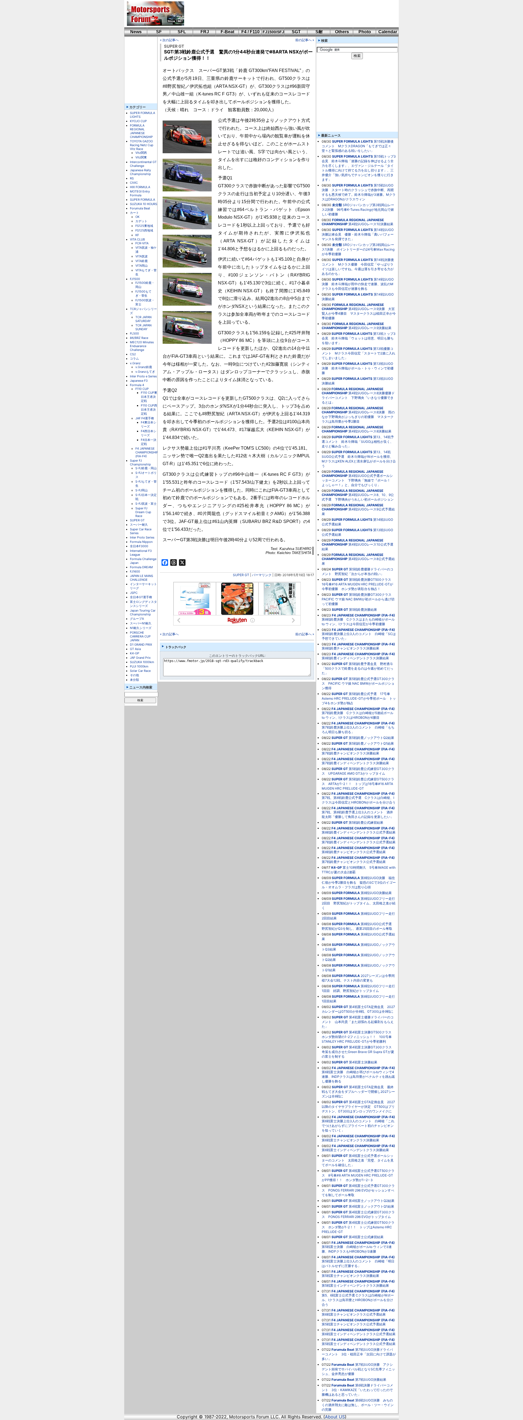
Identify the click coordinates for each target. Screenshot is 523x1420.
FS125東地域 (144, 226)
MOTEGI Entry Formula (140, 193)
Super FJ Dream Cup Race (143, 512)
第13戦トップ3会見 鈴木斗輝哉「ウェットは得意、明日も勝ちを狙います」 (359, 338)
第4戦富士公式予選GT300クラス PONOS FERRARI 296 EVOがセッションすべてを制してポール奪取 (358, 1190)
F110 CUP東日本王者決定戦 (149, 397)
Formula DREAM (141, 567)
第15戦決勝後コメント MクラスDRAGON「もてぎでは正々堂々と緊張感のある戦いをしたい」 (358, 146)
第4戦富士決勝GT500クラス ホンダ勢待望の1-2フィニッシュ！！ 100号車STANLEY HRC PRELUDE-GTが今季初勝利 (358, 1036)
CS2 (133, 354)
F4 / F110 (250, 31)
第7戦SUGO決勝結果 (370, 1379)
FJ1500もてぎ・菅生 (143, 293)
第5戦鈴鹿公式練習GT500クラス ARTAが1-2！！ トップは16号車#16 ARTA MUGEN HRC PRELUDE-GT (358, 783)
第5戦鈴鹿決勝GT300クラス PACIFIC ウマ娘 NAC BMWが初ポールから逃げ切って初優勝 (358, 599)
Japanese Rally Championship (140, 172)
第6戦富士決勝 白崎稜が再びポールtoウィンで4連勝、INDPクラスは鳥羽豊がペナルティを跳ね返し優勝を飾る (358, 1076)
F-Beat (227, 31)
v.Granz (135, 363)
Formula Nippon (141, 542)
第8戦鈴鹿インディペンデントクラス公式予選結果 (359, 832)
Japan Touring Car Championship (143, 612)
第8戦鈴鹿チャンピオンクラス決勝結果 (350, 648)
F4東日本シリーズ (148, 424)
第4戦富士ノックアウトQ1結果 (371, 1206)
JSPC (134, 593)
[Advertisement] (287, 13)
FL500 (134, 333)
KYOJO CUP (138, 121)
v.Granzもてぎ (145, 372)
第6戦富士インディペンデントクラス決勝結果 (355, 1150)
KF (137, 235)
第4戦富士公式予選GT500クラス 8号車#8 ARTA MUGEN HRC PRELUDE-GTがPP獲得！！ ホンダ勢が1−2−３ (358, 1175)
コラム (134, 358)
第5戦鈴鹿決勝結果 (363, 609)
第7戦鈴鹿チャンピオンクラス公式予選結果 (354, 862)
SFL (182, 31)
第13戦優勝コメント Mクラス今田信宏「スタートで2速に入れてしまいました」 (358, 353)
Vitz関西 (141, 153)
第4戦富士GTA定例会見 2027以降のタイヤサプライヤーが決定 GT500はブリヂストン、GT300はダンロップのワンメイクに (358, 1106)
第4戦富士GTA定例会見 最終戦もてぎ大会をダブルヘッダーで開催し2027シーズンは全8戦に (358, 1091)
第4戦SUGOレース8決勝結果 (369, 431)
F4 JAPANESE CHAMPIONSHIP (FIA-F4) (146, 452)
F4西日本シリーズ (148, 433)
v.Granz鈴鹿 (143, 367)
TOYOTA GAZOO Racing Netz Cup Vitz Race (141, 145)
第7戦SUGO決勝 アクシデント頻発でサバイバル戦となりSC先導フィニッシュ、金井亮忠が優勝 (358, 1369)
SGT (296, 31)
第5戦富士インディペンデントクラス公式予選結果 (359, 1344)
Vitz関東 (141, 157)
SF (159, 31)
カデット (141, 221)
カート (134, 213)
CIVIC (134, 183)
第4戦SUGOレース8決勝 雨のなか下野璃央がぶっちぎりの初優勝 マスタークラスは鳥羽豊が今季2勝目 (358, 416)
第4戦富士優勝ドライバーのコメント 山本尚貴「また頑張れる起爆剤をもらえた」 (358, 1021)
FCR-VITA (141, 243)
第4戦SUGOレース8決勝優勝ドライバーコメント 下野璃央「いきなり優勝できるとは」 (358, 397)
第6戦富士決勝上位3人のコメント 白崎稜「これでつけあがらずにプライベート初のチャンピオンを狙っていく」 (358, 1125)
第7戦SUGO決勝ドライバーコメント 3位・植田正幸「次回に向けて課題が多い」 (359, 1354)
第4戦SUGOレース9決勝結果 (369, 328)
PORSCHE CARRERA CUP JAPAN (140, 636)
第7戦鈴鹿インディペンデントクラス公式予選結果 (359, 842)
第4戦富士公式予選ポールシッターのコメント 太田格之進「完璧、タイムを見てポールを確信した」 (358, 1160)
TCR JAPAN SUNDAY (143, 327)
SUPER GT (137, 520)
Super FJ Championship (140, 462)
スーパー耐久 (139, 525)
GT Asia (135, 649)
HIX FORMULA (140, 187)
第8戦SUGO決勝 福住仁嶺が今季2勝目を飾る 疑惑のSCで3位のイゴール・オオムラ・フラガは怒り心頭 (359, 882)
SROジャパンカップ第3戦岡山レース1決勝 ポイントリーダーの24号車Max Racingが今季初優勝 (358, 249)
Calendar (387, 31)
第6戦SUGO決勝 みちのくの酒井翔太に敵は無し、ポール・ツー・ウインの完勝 (358, 1405)
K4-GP (134, 653)
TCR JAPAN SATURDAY (143, 319)
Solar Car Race (140, 671)
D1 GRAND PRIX (141, 644)
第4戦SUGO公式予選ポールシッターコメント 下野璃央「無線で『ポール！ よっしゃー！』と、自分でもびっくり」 (358, 480)
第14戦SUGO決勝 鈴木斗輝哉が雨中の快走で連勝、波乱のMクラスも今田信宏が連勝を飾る (358, 284)
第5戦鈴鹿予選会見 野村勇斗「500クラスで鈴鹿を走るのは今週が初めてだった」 (357, 668)
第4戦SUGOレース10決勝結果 (370, 224)
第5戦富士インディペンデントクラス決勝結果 (355, 1285)
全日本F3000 (139, 546)
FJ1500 (135, 279)
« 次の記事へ (169, 40)
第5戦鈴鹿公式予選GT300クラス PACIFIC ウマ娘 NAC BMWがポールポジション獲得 (358, 683)
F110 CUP (142, 389)
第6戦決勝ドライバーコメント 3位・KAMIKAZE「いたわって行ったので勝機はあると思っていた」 (357, 1390)
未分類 (134, 680)
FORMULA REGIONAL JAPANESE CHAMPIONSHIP (141, 131)
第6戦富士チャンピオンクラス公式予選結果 (354, 1314)
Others (342, 31)
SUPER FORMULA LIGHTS (352, 141)
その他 (134, 675)
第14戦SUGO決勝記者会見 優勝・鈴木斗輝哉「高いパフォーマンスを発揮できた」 (358, 234)
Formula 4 (137, 385)
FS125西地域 (144, 230)
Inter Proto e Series (143, 376)
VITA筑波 (141, 256)
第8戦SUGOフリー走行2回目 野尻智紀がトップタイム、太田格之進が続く (359, 903)
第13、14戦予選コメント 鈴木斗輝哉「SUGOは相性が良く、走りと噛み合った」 (358, 441)
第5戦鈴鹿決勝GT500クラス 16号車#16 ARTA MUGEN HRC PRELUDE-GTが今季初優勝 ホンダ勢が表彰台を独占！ (358, 584)
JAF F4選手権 (144, 418)
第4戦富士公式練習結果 (366, 1237)
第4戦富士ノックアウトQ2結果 (371, 1201)
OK (137, 217)
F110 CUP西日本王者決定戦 (149, 410)
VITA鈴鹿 (141, 261)
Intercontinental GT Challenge (143, 164)
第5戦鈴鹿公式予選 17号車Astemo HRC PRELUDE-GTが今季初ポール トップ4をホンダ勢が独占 (359, 698)
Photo (364, 31)
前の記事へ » (304, 40)
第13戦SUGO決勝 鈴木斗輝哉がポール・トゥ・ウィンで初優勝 (358, 368)
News (136, 31)
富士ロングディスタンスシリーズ (143, 604)
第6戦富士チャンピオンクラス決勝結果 (350, 1140)
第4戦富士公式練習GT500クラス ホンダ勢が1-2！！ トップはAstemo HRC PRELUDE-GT (358, 1227)
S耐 (319, 31)
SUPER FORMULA (142, 199)
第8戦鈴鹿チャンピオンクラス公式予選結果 (354, 852)
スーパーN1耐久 (140, 623)
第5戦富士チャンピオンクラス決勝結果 (350, 1276)
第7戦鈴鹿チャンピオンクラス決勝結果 (350, 753)
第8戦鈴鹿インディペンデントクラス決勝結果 (355, 658)
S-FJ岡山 (141, 490)
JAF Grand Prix (140, 658)
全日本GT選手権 (141, 597)
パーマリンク (262, 575)
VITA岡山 (141, 265)
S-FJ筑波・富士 (146, 504)
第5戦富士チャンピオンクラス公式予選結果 (354, 1324)
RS (132, 178)
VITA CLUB (137, 239)
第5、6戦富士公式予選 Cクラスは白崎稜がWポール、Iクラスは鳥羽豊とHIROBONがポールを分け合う (358, 1300)
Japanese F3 (139, 381)
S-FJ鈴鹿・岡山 (146, 468)
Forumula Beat (140, 208)
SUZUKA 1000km (142, 662)
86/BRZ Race (139, 338)
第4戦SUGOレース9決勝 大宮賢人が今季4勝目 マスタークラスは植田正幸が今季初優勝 (359, 313)
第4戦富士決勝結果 (363, 1062)
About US (335, 1416)
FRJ (204, 31)
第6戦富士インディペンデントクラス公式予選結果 (359, 1334)
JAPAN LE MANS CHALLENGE (141, 578)
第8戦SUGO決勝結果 (376, 893)
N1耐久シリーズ (140, 628)
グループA (137, 619)
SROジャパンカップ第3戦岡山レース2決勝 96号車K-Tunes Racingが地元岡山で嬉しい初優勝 (358, 209)
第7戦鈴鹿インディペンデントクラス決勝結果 (355, 763)
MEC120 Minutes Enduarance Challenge (142, 346)
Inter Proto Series (142, 537)
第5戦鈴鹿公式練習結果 (366, 822)
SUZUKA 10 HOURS (143, 204)
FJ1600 (135, 571)
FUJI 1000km (139, 666)
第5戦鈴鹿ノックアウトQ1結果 (371, 743)
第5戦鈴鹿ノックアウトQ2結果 (371, 738)
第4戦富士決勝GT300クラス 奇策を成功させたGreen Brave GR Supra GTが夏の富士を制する (358, 1051)
